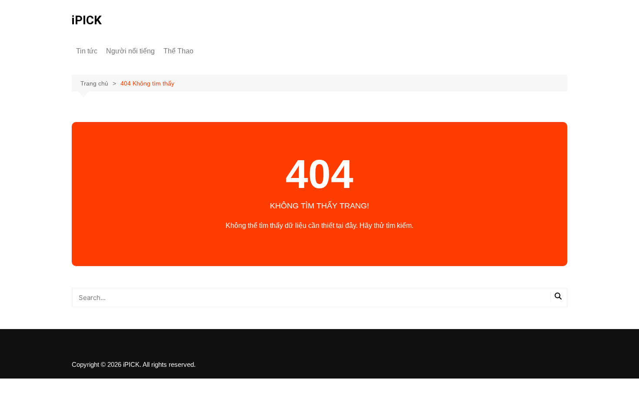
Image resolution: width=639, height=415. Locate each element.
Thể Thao (178, 51)
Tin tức (86, 51)
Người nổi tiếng (130, 51)
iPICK (87, 20)
